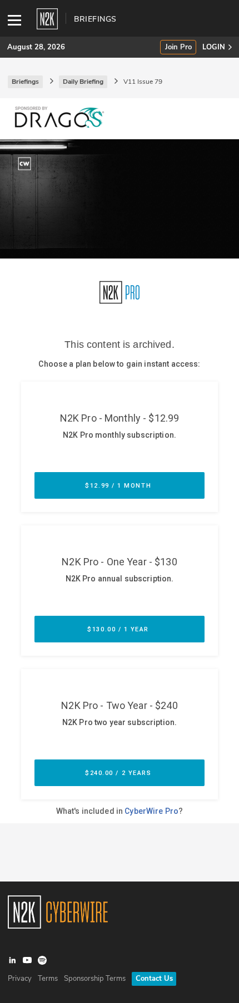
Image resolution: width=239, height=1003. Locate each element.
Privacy (20, 979)
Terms (48, 979)
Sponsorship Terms (95, 979)
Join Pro (178, 47)
